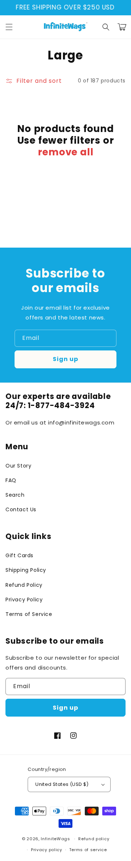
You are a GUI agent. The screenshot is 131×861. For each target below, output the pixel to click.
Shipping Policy (25, 570)
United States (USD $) (61, 784)
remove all (66, 152)
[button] (9, 27)
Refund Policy (24, 585)
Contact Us (20, 509)
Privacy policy (46, 850)
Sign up (65, 359)
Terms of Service (28, 614)
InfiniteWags (55, 839)
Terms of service (88, 850)
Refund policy (93, 839)
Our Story (18, 465)
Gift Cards (19, 555)
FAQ (10, 480)
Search (15, 495)
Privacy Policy (24, 599)
